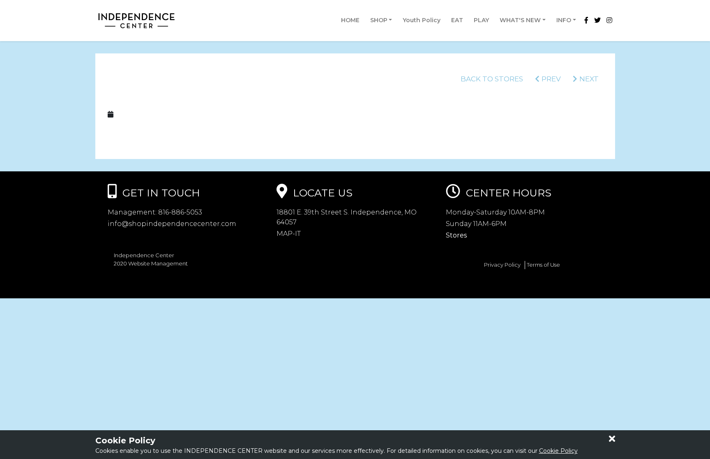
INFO (563, 20)
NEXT (589, 79)
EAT (457, 20)
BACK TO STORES (492, 79)
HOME (350, 20)
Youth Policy (421, 20)
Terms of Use (543, 264)
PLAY (481, 20)
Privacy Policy (502, 264)
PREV (551, 79)
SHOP (378, 20)
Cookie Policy (558, 450)
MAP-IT (289, 234)
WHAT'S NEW (520, 20)
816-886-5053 (179, 212)
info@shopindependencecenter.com (172, 224)
